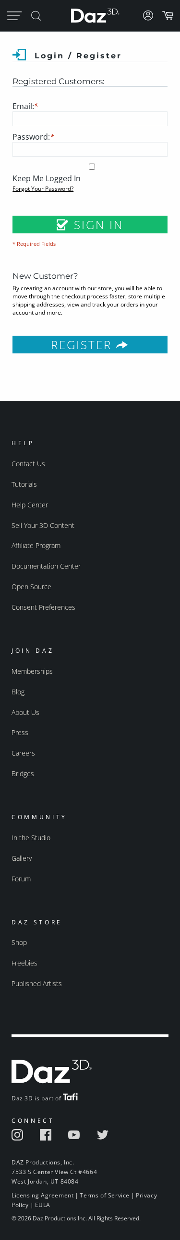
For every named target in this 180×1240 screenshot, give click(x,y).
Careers (23, 752)
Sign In (96, 224)
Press (20, 732)
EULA (42, 1205)
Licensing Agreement (42, 1195)
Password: (33, 137)
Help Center (30, 504)
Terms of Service (105, 1195)
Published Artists (37, 983)
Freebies (24, 962)
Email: (25, 106)
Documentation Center (46, 566)
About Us (25, 712)
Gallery (22, 858)
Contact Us (28, 463)
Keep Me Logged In (46, 178)
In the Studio (31, 837)
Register (83, 344)
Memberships (32, 671)
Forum (21, 878)
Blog (18, 691)
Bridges (23, 773)
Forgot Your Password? (42, 189)
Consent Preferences (43, 607)
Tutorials (24, 484)
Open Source (31, 586)
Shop (19, 942)
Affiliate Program (36, 545)
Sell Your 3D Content (43, 525)
